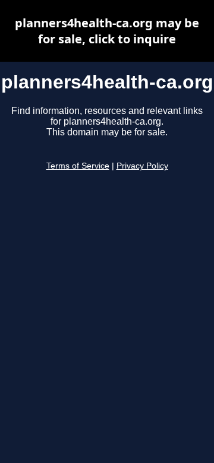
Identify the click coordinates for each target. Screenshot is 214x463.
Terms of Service (77, 165)
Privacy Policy (142, 165)
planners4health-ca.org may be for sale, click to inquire (107, 31)
